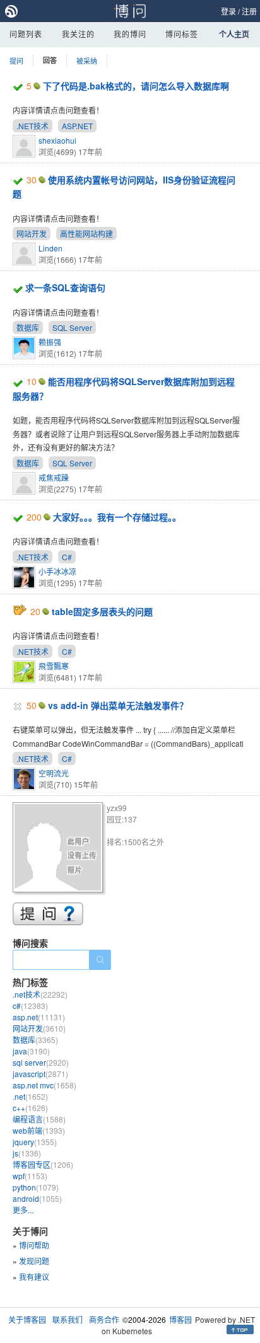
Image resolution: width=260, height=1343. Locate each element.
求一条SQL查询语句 (65, 287)
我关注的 (78, 33)
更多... (23, 1209)
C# (67, 556)
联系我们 (67, 1319)
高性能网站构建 (86, 233)
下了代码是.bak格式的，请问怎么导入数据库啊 (136, 85)
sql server (41, 1062)
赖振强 (49, 342)
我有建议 (34, 1276)
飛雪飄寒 (53, 665)
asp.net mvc (44, 1085)
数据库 (27, 327)
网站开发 (31, 233)
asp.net (39, 1017)
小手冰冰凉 (57, 571)
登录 (228, 11)
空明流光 (53, 773)
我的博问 (130, 33)
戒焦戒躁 (53, 477)
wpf (30, 1175)
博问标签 (181, 33)
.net (30, 1096)
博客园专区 (43, 1164)
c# (30, 1005)
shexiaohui (57, 140)
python (36, 1187)
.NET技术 (32, 125)
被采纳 (86, 60)
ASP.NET (77, 125)
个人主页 (234, 34)
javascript (40, 1073)
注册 (249, 11)
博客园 (180, 1319)
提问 (16, 60)
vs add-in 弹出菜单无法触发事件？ (118, 705)
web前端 (39, 1130)
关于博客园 (27, 1319)
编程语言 (39, 1119)
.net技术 (40, 994)
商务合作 (104, 1319)
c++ (30, 1107)
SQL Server (72, 327)
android (37, 1198)
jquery (35, 1141)
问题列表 (25, 33)
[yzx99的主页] (60, 849)
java (31, 1051)
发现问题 (34, 1260)
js (27, 1153)
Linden (50, 248)
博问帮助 (34, 1245)
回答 (50, 60)
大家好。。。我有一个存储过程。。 (117, 516)
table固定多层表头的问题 (102, 611)
